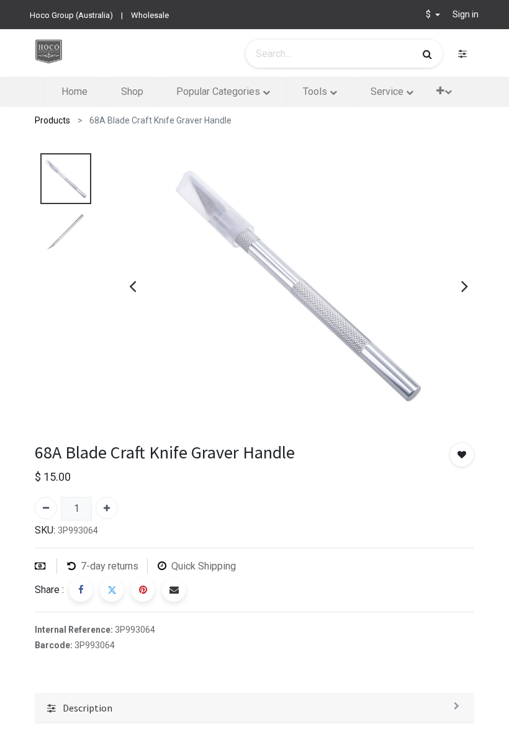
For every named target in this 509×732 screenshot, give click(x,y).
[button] (444, 91)
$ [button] (429, 14)
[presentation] (132, 286)
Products (52, 120)
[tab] (254, 708)
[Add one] (107, 508)
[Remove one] (46, 508)
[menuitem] (74, 91)
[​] (462, 54)
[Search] (427, 54)
